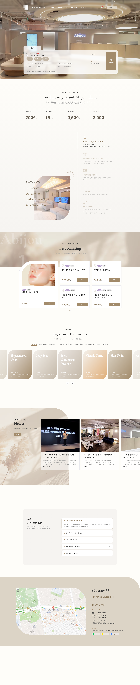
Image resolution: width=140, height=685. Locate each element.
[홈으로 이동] (25, 7)
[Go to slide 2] (70, 310)
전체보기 (17, 434)
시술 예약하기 (74, 7)
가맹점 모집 (108, 2)
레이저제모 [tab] (105, 344)
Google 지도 (114, 634)
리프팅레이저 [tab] (52, 344)
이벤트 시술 (37, 59)
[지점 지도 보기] (105, 7)
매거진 (52, 7)
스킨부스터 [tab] (69, 344)
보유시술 (46, 59)
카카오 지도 (105, 634)
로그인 (103, 2)
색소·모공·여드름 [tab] (78, 344)
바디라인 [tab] (98, 344)
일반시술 (30, 59)
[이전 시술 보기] (67, 383)
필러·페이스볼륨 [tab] (43, 344)
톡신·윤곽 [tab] (34, 344)
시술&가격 (59, 7)
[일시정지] (60, 474)
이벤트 (66, 7)
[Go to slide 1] (69, 310)
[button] (101, 7)
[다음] (57, 474)
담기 (49, 303)
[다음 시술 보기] (72, 383)
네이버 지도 (96, 634)
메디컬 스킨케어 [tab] (89, 344)
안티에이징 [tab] (61, 344)
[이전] (42, 474)
